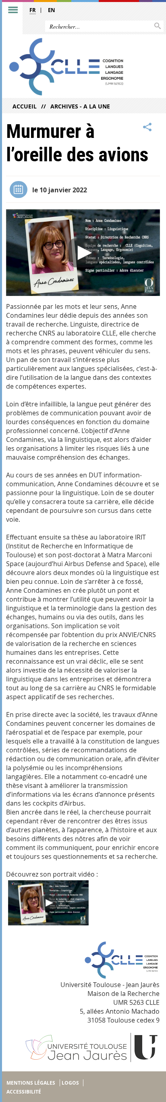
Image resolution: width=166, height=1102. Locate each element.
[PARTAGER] (147, 127)
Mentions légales (30, 1082)
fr (32, 10)
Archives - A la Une (80, 106)
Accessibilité (23, 1091)
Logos (70, 1082)
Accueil (24, 106)
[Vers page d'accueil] (66, 66)
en (51, 10)
